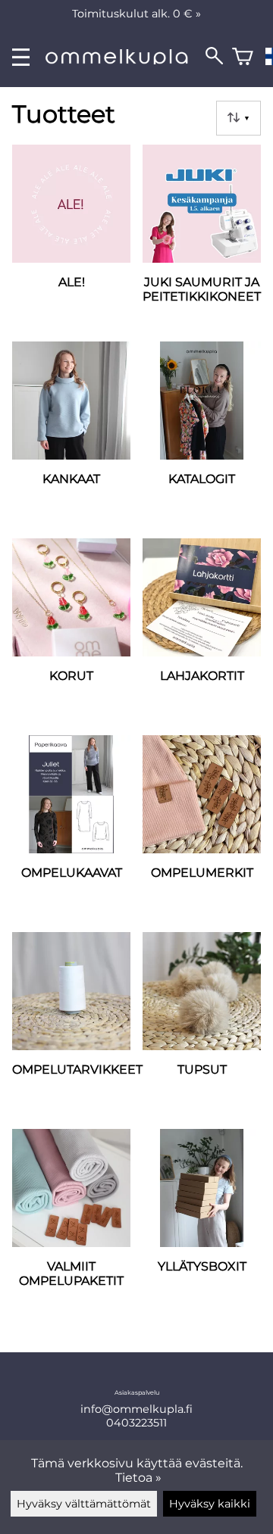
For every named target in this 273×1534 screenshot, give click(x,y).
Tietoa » (138, 1477)
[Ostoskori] (242, 56)
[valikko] (21, 57)
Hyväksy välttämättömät (84, 1504)
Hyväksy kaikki (209, 1504)
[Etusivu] (124, 60)
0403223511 (136, 1423)
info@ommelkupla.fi (136, 1409)
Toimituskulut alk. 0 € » (136, 13)
